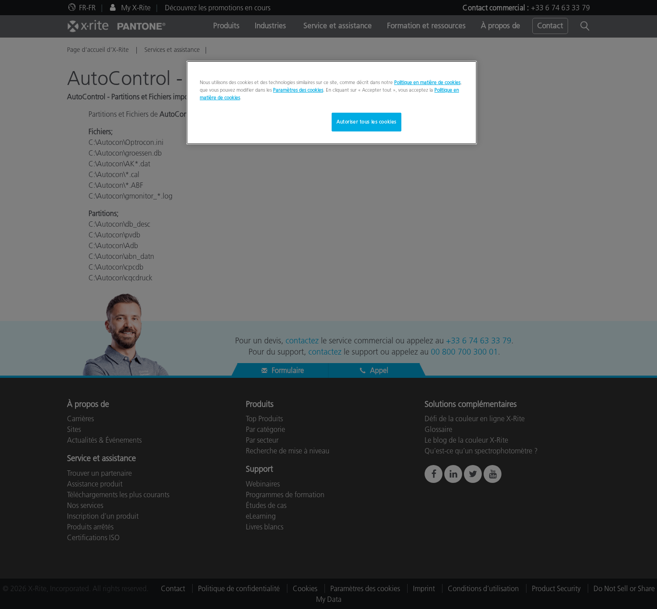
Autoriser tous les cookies (366, 121)
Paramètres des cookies (298, 90)
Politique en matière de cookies (427, 82)
